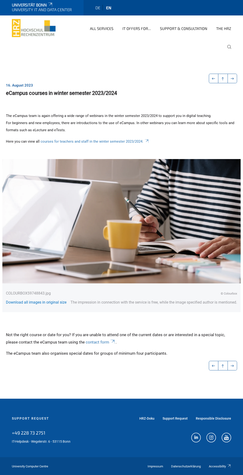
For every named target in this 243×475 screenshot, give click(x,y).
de (97, 7)
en (108, 7)
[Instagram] (211, 438)
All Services (101, 28)
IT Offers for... (136, 28)
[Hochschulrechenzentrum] (34, 28)
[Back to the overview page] (223, 78)
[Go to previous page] (214, 78)
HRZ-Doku (146, 418)
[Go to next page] (232, 78)
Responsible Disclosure (213, 418)
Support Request (30, 418)
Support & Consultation (183, 28)
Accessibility (217, 466)
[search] (227, 50)
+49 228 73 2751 (28, 433)
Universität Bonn (29, 4)
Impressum (155, 466)
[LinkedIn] (196, 438)
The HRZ (223, 28)
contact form (97, 342)
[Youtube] (226, 438)
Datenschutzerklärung (186, 466)
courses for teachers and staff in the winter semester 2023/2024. (92, 141)
